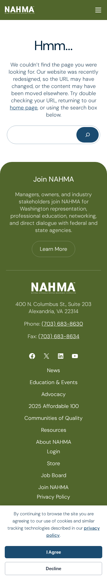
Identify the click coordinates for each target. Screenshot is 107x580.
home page (23, 107)
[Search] (87, 135)
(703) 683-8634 (58, 336)
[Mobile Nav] (98, 10)
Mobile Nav (98, 10)
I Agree (53, 552)
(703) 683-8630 (62, 323)
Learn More (53, 249)
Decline (53, 568)
